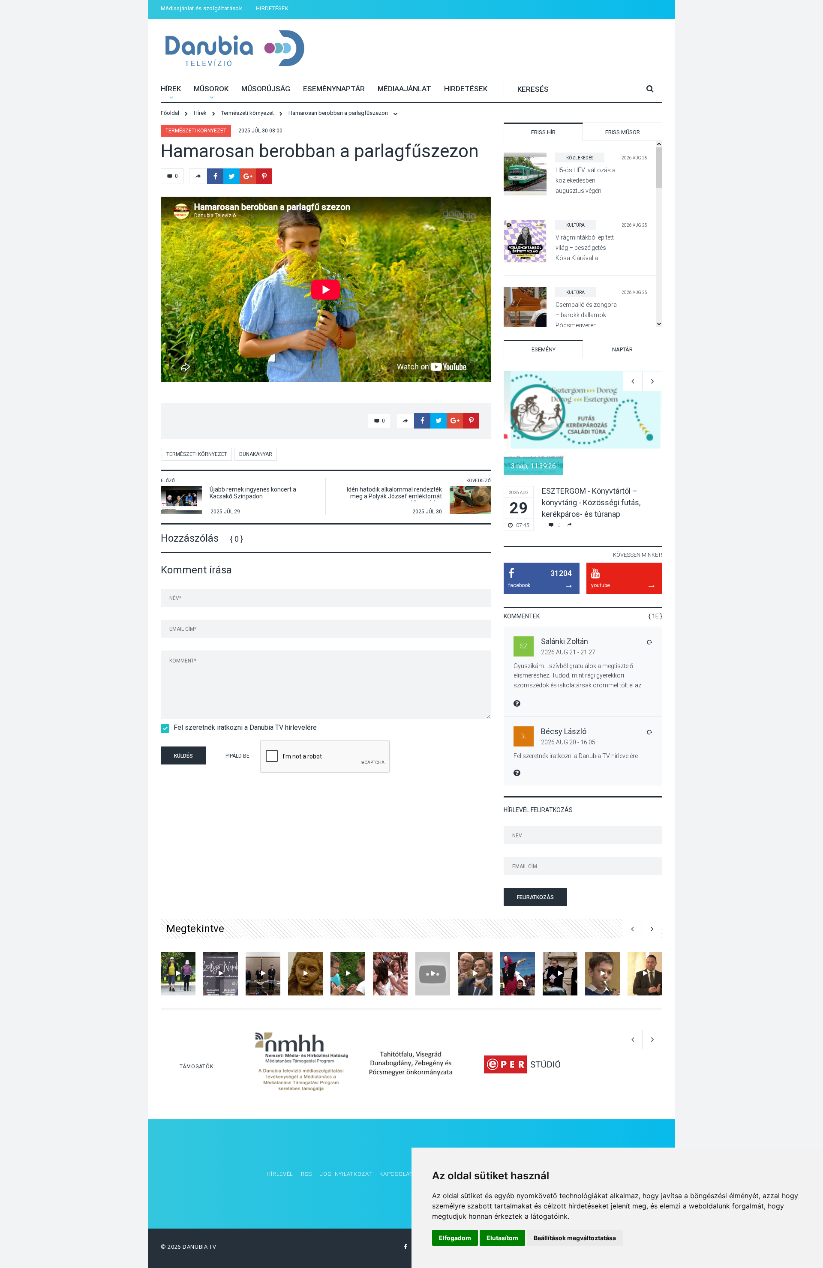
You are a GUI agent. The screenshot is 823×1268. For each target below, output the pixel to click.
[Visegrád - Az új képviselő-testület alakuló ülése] (263, 973)
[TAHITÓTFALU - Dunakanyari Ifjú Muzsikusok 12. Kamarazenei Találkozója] (602, 973)
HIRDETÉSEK (272, 8)
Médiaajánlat (404, 88)
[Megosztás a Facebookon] (215, 176)
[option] (583, 451)
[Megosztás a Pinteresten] (264, 176)
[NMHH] (301, 1064)
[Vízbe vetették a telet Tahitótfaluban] (517, 973)
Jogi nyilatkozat (346, 1174)
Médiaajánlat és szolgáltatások (201, 8)
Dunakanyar (255, 454)
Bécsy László (563, 731)
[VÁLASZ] (649, 641)
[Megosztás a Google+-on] (248, 176)
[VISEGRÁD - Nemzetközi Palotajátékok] (432, 973)
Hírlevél (280, 1174)
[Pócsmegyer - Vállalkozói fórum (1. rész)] (645, 973)
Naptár (622, 349)
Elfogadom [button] (455, 1237)
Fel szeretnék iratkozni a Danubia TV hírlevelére (245, 727)
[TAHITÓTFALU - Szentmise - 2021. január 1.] (305, 973)
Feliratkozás (535, 897)
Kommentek (522, 616)
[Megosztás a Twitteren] (231, 176)
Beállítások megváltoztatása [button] (575, 1237)
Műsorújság (265, 88)
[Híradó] (347, 973)
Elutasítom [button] (502, 1237)
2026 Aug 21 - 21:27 (568, 652)
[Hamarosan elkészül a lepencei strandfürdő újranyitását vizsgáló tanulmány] (475, 973)
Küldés (183, 756)
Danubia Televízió (235, 49)
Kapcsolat (395, 1174)
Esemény (544, 349)
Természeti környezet (195, 131)
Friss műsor (622, 132)
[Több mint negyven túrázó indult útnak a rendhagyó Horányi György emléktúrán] (178, 973)
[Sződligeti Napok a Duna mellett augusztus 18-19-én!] (220, 973)
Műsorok (211, 88)
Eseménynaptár (334, 88)
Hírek (171, 88)
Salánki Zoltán (564, 641)
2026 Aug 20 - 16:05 (568, 742)
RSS (306, 1174)
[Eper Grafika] (522, 1064)
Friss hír (543, 132)
